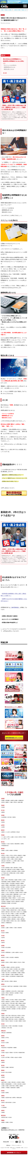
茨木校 (7, 1003)
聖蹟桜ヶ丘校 (4, 890)
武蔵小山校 (11, 890)
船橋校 (18, 869)
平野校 (7, 999)
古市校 (7, 1007)
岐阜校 (3, 957)
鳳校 (17, 1003)
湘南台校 (9, 915)
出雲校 (7, 1042)
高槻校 (24, 999)
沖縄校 (7, 1122)
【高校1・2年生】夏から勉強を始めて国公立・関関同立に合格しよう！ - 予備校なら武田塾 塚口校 (14, 107)
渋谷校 (12, 888)
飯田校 (17, 952)
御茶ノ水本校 (4, 879)
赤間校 (17, 1085)
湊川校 (16, 1019)
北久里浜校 (14, 917)
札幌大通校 (20, 802)
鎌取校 (22, 873)
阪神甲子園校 (4, 1019)
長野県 (2, 950)
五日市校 (16, 1052)
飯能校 (20, 859)
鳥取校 (3, 1037)
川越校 (24, 855)
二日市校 (15, 1084)
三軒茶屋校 (12, 883)
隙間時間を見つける (9, 67)
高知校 (3, 1077)
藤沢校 (17, 908)
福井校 (3, 942)
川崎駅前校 (23, 920)
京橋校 (17, 1005)
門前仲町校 (11, 879)
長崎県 (2, 1095)
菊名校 (3, 922)
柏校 (12, 867)
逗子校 (9, 917)
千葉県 (2, 865)
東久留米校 (18, 899)
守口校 (9, 1005)
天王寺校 (12, 999)
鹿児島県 (3, 1115)
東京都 (2, 878)
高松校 (3, 1067)
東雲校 (22, 901)
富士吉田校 (8, 947)
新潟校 (3, 927)
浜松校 (7, 962)
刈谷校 (11, 969)
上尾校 (17, 857)
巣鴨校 (7, 885)
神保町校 (17, 888)
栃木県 (2, 842)
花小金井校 (13, 903)
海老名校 (4, 919)
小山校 (8, 843)
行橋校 (7, 1085)
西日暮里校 (4, 896)
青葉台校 (23, 910)
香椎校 (23, 1082)
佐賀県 (2, 1090)
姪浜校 (24, 1084)
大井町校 (8, 887)
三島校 (23, 962)
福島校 (3, 832)
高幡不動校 (16, 894)
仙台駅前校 (4, 817)
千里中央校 (12, 1003)
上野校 (21, 888)
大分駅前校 (4, 1107)
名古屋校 (4, 967)
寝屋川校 (8, 1001)
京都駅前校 (8, 991)
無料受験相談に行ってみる (14, 737)
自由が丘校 (23, 885)
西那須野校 (17, 843)
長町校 (14, 817)
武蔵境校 (9, 901)
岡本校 (3, 1021)
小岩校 (8, 888)
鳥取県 (2, 1035)
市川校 (3, 867)
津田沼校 (16, 867)
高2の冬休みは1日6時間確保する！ (12, 59)
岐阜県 (2, 955)
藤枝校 (15, 962)
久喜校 (8, 859)
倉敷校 (15, 1047)
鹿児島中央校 (4, 1117)
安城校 (19, 972)
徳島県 (2, 1060)
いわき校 (8, 832)
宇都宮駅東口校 (5, 845)
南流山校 (4, 871)
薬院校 (21, 1085)
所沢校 (15, 855)
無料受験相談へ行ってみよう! (14, 1152)
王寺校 (10, 1026)
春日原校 (19, 1084)
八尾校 (3, 1003)
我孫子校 (4, 874)
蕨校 (18, 860)
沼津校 (11, 962)
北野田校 (4, 1008)
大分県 (2, 1105)
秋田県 (2, 820)
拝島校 (17, 892)
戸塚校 (12, 913)
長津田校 (9, 919)
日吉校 (18, 911)
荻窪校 (7, 883)
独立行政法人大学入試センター (9, 1129)
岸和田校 (22, 1001)
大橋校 (3, 1085)
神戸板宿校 (17, 1017)
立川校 (24, 879)
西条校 (11, 1052)
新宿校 (9, 881)
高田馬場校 (4, 881)
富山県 (2, 930)
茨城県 (2, 835)
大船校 (18, 919)
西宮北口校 (14, 1015)
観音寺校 (12, 1067)
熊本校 (3, 1102)
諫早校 (14, 1097)
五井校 (18, 873)
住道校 (17, 1001)
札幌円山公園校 (14, 800)
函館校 (7, 802)
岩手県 (2, 810)
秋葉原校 (9, 896)
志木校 (8, 857)
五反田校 (4, 901)
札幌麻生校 (21, 800)
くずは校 (18, 1007)
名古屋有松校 (13, 976)
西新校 (3, 1084)
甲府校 (3, 947)
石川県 (2, 935)
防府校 (20, 1057)
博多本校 (14, 1082)
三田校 (22, 1017)
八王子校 (22, 881)
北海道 (2, 798)
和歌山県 (3, 1030)
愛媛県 (2, 1070)
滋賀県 (2, 984)
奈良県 (2, 1024)
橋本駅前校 (9, 1032)
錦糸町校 (17, 883)
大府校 (3, 974)
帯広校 (15, 802)
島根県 (2, 1040)
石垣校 (11, 1122)
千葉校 (20, 867)
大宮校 (7, 855)
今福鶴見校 (22, 1005)
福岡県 (2, 1080)
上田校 (13, 952)
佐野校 (22, 843)
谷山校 (10, 1117)
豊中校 (3, 1001)
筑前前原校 (13, 1087)
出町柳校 (17, 993)
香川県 (2, 1065)
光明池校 (14, 1008)
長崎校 (3, 1097)
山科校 (3, 993)
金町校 (3, 885)
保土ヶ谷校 (17, 920)
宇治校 (21, 993)
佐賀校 (3, 1092)
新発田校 (20, 927)
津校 (3, 981)
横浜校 (7, 908)
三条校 (15, 927)
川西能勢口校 (21, 1019)
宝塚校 (7, 1017)
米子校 (7, 1037)
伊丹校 (23, 1015)
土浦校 (12, 837)
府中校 (21, 892)
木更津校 (9, 871)
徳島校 (3, 1062)
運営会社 (8, 1145)
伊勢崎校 (16, 850)
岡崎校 (8, 967)
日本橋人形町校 (9, 894)
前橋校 (11, 850)
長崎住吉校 (19, 1097)
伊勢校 (11, 981)
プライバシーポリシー (17, 1145)
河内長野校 (4, 1005)
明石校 (19, 1015)
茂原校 (19, 871)
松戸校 (14, 869)
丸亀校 (7, 1067)
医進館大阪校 (13, 1007)
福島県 (2, 830)
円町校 (7, 993)
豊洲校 (7, 899)
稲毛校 (23, 871)
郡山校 (18, 832)
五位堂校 (20, 1026)
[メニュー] (25, 6)
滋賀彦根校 (16, 986)
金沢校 (3, 937)
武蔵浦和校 (8, 862)
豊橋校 (23, 969)
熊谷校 (3, 855)
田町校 (18, 881)
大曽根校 (22, 970)
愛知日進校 (4, 970)
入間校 (12, 859)
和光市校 (9, 860)
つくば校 (4, 837)
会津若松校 (13, 832)
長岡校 (11, 927)
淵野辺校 (22, 919)
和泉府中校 (24, 1007)
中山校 (3, 913)
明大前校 (22, 887)
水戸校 (8, 837)
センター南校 (22, 915)
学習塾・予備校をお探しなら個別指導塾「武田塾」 (15, 1147)
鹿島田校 (14, 919)
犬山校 (3, 976)
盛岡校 (3, 812)
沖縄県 (2, 1120)
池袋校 (16, 879)
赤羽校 (18, 885)
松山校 (3, 1072)
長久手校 (8, 972)
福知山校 (11, 994)
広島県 (2, 1050)
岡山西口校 (4, 1047)
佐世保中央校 (8, 1097)
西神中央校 (11, 1019)
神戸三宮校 (8, 1015)
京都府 (2, 989)
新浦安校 (8, 867)
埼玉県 (2, 853)
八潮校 (13, 862)
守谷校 (24, 837)
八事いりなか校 (5, 969)
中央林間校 (4, 917)
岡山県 (2, 1045)
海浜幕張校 (14, 871)
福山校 (7, 1052)
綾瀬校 (3, 899)
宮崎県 (2, 1110)
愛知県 (2, 965)
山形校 (3, 827)
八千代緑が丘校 (5, 873)
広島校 (3, 1052)
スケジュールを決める (10, 65)
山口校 (3, 1057)
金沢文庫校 (22, 913)
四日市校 (7, 981)
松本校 (3, 952)
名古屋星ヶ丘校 (17, 969)
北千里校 (18, 1008)
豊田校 (9, 970)
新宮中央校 (12, 1085)
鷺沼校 (8, 920)
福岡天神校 (4, 1082)
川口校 (11, 855)
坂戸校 (3, 862)
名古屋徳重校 (14, 972)
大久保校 (16, 1021)
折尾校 (3, 1087)
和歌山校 (4, 1032)
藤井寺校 (23, 1008)
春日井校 (17, 967)
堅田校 (25, 986)
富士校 (19, 962)
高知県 (2, 1075)
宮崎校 (3, 1112)
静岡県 (2, 960)
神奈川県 (3, 906)
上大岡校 (17, 913)
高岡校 (7, 932)
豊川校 (21, 974)
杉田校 (12, 920)
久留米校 (18, 1082)
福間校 (18, 1087)
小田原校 (4, 910)
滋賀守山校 (10, 986)
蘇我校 (8, 874)
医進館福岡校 (8, 1084)
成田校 (22, 869)
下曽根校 (8, 1087)
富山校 (3, 932)
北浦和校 (4, 859)
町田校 (20, 879)
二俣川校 (4, 915)
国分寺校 (4, 888)
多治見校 (12, 957)
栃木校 (12, 843)
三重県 (2, 979)
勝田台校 (9, 869)
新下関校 (8, 1057)
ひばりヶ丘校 (22, 894)
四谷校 (3, 883)
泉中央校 (9, 817)
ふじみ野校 (14, 860)
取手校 (20, 837)
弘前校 (3, 807)
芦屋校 (3, 1017)
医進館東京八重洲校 (6, 903)
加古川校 (12, 1017)
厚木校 (3, 908)
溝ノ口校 (8, 913)
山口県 (2, 1055)
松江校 (3, 1042)
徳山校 (16, 1057)
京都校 (3, 991)
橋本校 (3, 911)
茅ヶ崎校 (4, 920)
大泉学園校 (17, 890)
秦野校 (17, 915)
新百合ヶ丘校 (20, 917)
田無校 (22, 890)
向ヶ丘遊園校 (23, 911)
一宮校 (13, 970)
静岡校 (3, 962)
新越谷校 (20, 855)
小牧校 (3, 972)
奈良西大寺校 (4, 1026)
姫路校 (3, 1015)
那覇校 (3, 1122)
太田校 (7, 850)
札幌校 (3, 800)
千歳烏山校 (12, 892)
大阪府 (2, 998)
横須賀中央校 (14, 910)
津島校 (7, 976)
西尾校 (23, 972)
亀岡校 (3, 994)
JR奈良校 (4, 1027)
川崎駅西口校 (8, 922)
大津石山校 (4, 986)
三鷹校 (14, 896)
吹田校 (24, 1003)
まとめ (5, 73)
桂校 (7, 994)
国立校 (13, 901)
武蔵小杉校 (13, 911)
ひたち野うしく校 (5, 838)
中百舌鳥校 (4, 1010)
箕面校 (20, 1003)
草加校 (21, 857)
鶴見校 (13, 915)
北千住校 (13, 887)
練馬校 (22, 883)
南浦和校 (13, 857)
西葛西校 (14, 881)
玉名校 (14, 1102)
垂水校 (11, 1021)
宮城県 (2, 815)
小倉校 (9, 1082)
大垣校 (7, 957)
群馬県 (2, 848)
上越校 (7, 927)
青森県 (2, 805)
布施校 (3, 1007)
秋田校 (3, 822)
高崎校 (3, 850)
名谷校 (24, 1021)
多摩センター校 (5, 892)
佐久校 (21, 952)
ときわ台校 (12, 899)
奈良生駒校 (15, 1026)
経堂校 (23, 899)
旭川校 (3, 802)
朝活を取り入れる (9, 69)
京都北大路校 (20, 991)
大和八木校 (9, 1027)
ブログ (2, 15)
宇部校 (12, 1057)
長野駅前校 (8, 952)
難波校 (13, 1005)
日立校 (16, 837)
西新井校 (17, 901)
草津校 (21, 986)
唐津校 (7, 1092)
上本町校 (13, 1001)
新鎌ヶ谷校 (4, 869)
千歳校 (11, 802)
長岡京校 (12, 993)
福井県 (2, 940)
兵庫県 (2, 1013)
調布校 (3, 887)
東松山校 (4, 860)
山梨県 (2, 945)
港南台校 (8, 911)
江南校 (12, 974)
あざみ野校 (12, 908)
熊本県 (2, 1100)
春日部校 (4, 857)
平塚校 (8, 910)
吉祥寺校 (17, 887)
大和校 (19, 910)
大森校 (25, 892)
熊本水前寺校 (8, 1102)
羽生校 (22, 860)
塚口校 (7, 1021)
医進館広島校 (21, 1052)
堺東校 (16, 999)
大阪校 (3, 999)
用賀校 (3, 894)
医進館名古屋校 (20, 976)
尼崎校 (20, 1021)
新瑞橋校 (17, 974)
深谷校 (16, 859)
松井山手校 (14, 991)
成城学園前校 (13, 885)
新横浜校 (22, 908)
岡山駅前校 (10, 1047)
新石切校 (9, 1008)
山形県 (2, 825)
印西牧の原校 (12, 873)
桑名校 (15, 981)
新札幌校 (8, 800)
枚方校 (20, 999)
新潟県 (2, 926)
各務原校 (17, 957)
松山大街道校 (8, 1072)
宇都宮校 (4, 843)
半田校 (17, 970)
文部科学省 (21, 1129)
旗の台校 (18, 896)
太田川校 (13, 967)
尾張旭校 (8, 974)
